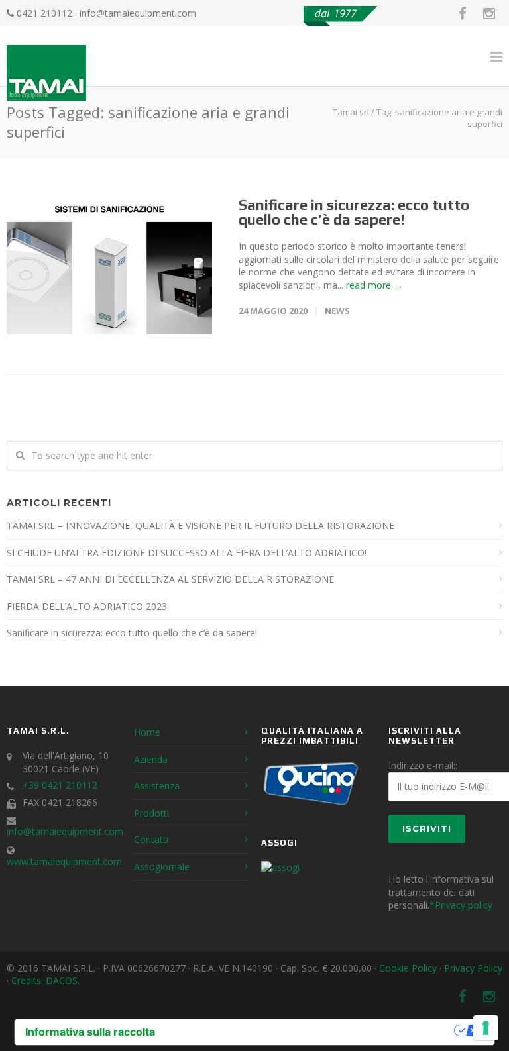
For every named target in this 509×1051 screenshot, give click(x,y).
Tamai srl (351, 112)
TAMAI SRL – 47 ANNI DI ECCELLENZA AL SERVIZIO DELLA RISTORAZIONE (170, 579)
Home (147, 732)
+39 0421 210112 (60, 785)
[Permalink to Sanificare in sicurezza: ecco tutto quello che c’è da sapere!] (109, 265)
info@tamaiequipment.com (138, 13)
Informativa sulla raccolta (90, 1031)
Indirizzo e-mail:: (422, 765)
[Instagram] (489, 13)
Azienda (151, 759)
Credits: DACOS (44, 980)
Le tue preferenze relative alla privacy (311, 1030)
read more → (374, 285)
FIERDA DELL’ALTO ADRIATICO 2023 (87, 606)
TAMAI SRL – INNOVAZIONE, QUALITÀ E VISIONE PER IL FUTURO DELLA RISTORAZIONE (200, 525)
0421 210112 (44, 13)
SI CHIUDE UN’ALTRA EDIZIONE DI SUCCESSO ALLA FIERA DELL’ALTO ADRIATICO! (187, 552)
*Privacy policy (460, 905)
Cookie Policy (408, 968)
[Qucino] (311, 804)
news (337, 311)
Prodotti (151, 813)
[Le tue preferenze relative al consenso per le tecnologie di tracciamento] (485, 1027)
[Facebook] (462, 13)
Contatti (151, 839)
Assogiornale (162, 866)
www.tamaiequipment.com (64, 861)
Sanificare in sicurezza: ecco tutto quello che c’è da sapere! (354, 212)
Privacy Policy (473, 968)
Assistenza (157, 785)
